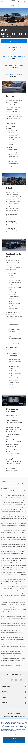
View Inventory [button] (14, 41)
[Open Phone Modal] (18, 2)
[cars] (7, 679)
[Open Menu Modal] (2, 2)
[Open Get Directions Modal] (21, 2)
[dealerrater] (11, 679)
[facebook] (16, 679)
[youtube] (20, 679)
